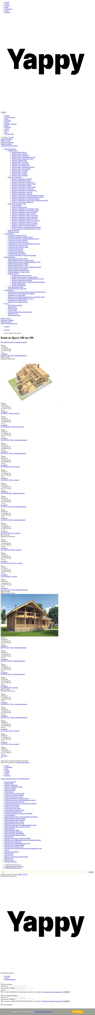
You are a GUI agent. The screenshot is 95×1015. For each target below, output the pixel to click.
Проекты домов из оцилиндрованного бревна (26, 227)
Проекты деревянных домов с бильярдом (25, 215)
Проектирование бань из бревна (14, 820)
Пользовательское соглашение (14, 866)
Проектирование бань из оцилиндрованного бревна (20, 817)
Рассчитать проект (6, 139)
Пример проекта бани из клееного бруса (24, 277)
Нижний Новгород (10, 124)
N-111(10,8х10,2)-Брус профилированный (14, 440)
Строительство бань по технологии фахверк (18, 813)
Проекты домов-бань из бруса (21, 180)
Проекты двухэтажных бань (21, 165)
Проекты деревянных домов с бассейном (25, 224)
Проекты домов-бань (11, 785)
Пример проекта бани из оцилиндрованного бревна (28, 282)
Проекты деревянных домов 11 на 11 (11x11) (26, 220)
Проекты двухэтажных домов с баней (24, 187)
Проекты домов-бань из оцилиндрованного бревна (28, 195)
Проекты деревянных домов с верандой (24, 212)
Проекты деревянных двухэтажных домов (25, 209)
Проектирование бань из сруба (14, 823)
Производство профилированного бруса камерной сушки (22, 840)
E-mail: (3, 990)
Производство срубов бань (12, 842)
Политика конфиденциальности (43, 1011)
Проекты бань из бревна (19, 154)
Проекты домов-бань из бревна (22, 185)
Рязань (6, 119)
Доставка (7, 976)
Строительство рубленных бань (14, 802)
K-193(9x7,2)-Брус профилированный (13, 674)
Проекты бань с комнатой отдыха (22, 159)
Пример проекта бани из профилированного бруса (28, 278)
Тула (5, 132)
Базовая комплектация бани (13, 812)
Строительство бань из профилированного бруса (20, 800)
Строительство (9, 792)
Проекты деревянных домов (13, 787)
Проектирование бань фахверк (14, 833)
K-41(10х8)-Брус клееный (9, 576)
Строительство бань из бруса (13, 797)
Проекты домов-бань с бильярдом (22, 202)
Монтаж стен (8, 858)
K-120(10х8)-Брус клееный (9, 687)
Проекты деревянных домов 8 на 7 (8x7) (24, 222)
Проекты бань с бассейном (20, 155)
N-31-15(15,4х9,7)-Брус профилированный (14, 590)
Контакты (7, 12)
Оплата (6, 978)
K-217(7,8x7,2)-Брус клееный (10, 731)
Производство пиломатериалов (14, 845)
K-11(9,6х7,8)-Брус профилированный (13, 661)
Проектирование (9, 815)
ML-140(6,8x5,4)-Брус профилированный (14, 342)
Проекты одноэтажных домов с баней (24, 184)
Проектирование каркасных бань (15, 835)
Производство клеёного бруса (13, 847)
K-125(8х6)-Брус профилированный (12, 426)
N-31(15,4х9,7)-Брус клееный (10, 744)
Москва (6, 115)
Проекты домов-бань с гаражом (22, 179)
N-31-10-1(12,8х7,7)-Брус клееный (11, 563)
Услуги (6, 850)
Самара (6, 122)
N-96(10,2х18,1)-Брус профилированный (14, 647)
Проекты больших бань (19, 160)
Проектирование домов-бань (13, 832)
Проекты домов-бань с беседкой (22, 192)
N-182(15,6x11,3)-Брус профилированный (14, 717)
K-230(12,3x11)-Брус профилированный (13, 506)
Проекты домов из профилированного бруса (26, 229)
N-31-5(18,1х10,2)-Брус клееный (11, 550)
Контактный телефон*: (8, 988)
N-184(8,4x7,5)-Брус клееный (10, 413)
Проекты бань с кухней (19, 172)
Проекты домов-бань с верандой (22, 194)
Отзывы (7, 5)
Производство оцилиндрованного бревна (17, 838)
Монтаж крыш (9, 853)
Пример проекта (9, 828)
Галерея (6, 2)
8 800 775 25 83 (5, 141)
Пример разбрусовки (18, 283)
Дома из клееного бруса (19, 207)
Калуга (6, 130)
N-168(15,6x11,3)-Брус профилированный (14, 704)
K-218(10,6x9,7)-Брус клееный (10, 466)
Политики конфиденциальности (52, 992)
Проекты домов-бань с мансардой (22, 189)
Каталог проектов (10, 782)
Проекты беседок (9, 790)
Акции (6, 10)
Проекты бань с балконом (20, 170)
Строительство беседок (11, 807)
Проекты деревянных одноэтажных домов (25, 210)
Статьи (6, 4)
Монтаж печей (9, 860)
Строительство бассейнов (12, 808)
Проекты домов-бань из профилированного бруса (28, 197)
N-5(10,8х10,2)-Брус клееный (10, 480)
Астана (6, 129)
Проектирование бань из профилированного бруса (20, 825)
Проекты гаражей (10, 788)
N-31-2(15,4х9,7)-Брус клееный (10, 533)
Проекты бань (8, 783)
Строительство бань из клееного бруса (16, 798)
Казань (6, 125)
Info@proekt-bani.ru (23, 762)
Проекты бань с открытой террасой (23, 167)
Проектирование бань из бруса (14, 822)
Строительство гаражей (11, 805)
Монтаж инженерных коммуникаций (16, 856)
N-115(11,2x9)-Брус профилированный (13, 520)
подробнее (4, 354)
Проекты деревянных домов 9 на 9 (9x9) (24, 219)
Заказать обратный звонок (9, 146)
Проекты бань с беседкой (20, 162)
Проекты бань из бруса (19, 152)
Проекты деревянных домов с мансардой (25, 217)
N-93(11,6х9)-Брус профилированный (13, 493)
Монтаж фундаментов (11, 852)
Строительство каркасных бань (14, 810)
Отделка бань (8, 855)
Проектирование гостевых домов (15, 818)
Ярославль (7, 127)
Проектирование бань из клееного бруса (17, 827)
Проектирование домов (11, 830)
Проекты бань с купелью (20, 174)
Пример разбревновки (19, 285)
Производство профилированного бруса (17, 843)
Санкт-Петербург (9, 117)
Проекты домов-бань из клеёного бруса (24, 190)
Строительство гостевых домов (14, 793)
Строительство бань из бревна (14, 795)
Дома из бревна (17, 205)
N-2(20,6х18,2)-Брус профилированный (13, 453)
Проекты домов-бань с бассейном (22, 182)
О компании (8, 9)
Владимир (7, 120)
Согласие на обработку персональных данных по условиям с (32, 992)
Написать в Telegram (7, 142)
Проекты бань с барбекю (20, 175)
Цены (6, 7)
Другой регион (9, 134)
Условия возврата (9, 979)
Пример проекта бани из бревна (22, 280)
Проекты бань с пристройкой (21, 169)
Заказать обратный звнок (9, 778)
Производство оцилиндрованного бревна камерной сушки (23, 848)
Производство (8, 837)
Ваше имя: (4, 986)
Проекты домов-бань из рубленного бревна (25, 199)
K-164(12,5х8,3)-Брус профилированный (14, 355)
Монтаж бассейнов (10, 861)
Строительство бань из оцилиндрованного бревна (20, 803)
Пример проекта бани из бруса (21, 275)
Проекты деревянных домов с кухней (24, 214)
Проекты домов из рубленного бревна (24, 225)
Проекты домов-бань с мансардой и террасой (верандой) (30, 200)
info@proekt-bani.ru (23, 778)
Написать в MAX (6, 144)
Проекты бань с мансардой (20, 164)
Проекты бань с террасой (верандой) (23, 157)
